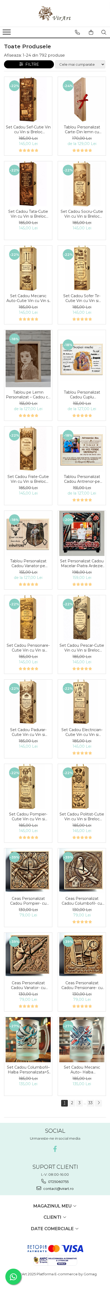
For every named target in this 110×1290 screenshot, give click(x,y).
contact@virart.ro (58, 1188)
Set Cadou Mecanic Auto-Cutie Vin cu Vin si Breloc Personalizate (28, 298)
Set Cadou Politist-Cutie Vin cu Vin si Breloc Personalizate (82, 816)
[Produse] (7, 34)
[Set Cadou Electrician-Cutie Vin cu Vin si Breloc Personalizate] (81, 702)
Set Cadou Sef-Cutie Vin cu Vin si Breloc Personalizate (28, 129)
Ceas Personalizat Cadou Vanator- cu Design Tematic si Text (28, 985)
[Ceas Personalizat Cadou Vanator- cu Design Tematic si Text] (28, 955)
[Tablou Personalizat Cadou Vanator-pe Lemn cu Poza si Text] (28, 533)
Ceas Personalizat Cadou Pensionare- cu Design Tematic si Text (82, 985)
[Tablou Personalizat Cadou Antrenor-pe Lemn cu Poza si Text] (81, 449)
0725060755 (58, 1181)
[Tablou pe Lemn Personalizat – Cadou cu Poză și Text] (28, 358)
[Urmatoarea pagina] (98, 1103)
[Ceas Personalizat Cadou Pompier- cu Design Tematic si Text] (28, 870)
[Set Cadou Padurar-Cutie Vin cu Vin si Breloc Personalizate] (28, 702)
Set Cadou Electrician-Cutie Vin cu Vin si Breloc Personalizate (82, 732)
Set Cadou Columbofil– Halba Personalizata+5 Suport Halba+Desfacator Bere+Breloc (28, 1070)
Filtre (31, 64)
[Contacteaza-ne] (77, 32)
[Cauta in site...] (104, 32)
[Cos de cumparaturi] (91, 32)
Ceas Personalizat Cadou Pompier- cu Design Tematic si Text (28, 901)
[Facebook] (55, 1149)
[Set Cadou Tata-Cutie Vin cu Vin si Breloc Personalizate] (28, 183)
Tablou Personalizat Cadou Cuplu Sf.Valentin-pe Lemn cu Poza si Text (82, 394)
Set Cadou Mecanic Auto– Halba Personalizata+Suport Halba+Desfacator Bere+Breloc (82, 1070)
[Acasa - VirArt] (55, 13)
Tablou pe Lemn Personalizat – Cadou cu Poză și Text (28, 394)
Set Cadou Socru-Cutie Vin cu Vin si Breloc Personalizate (82, 214)
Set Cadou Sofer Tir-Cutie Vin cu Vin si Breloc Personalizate (82, 298)
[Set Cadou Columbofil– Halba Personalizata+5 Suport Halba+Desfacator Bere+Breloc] (28, 1039)
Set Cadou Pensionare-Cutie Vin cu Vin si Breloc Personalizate (28, 648)
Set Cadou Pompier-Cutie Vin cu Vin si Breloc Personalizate (28, 816)
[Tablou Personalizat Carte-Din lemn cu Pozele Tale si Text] (81, 99)
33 (90, 1102)
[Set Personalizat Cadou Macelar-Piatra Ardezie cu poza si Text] (81, 533)
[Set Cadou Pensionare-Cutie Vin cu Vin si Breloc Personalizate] (28, 617)
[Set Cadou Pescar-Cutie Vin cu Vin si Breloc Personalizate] (81, 617)
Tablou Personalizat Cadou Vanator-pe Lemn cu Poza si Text (28, 563)
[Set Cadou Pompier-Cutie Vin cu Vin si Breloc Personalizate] (28, 786)
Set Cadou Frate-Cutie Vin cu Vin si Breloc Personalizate (28, 479)
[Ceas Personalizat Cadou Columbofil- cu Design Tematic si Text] (81, 870)
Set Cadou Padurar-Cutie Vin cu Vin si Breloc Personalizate (28, 732)
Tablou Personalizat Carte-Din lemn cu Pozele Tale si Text (82, 129)
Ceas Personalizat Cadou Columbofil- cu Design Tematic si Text (82, 901)
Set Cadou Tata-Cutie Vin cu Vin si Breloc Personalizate (28, 214)
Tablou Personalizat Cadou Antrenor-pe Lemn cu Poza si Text (82, 479)
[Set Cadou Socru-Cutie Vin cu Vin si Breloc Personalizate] (81, 183)
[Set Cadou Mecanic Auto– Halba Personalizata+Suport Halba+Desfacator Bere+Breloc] (81, 1039)
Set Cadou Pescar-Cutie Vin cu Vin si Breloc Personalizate (82, 648)
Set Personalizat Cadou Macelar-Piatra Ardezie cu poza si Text (82, 563)
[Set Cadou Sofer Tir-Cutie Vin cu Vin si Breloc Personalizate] (81, 268)
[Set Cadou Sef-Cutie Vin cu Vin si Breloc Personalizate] (28, 99)
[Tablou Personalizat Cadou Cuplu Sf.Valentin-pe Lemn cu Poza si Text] (81, 358)
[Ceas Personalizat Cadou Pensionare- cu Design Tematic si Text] (81, 955)
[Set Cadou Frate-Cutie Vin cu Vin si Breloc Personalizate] (28, 449)
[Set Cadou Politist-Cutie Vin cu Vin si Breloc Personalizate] (81, 786)
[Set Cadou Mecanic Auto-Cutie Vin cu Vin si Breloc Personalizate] (28, 268)
